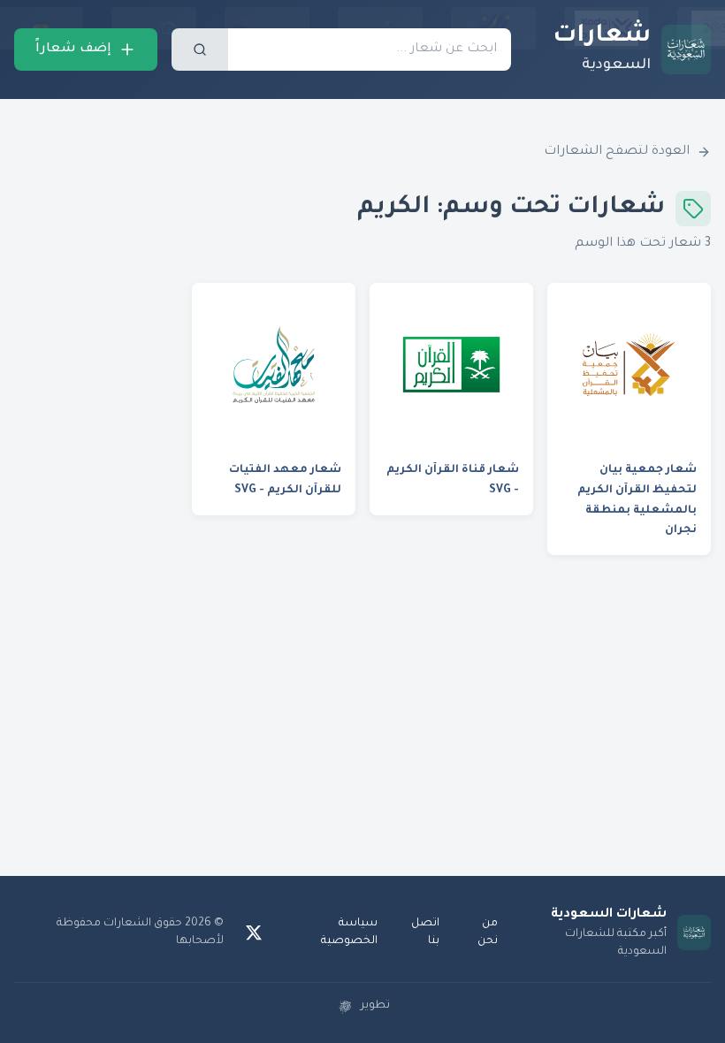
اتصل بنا (425, 932)
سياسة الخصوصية (349, 932)
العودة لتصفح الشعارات (617, 152)
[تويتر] (254, 932)
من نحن (487, 932)
